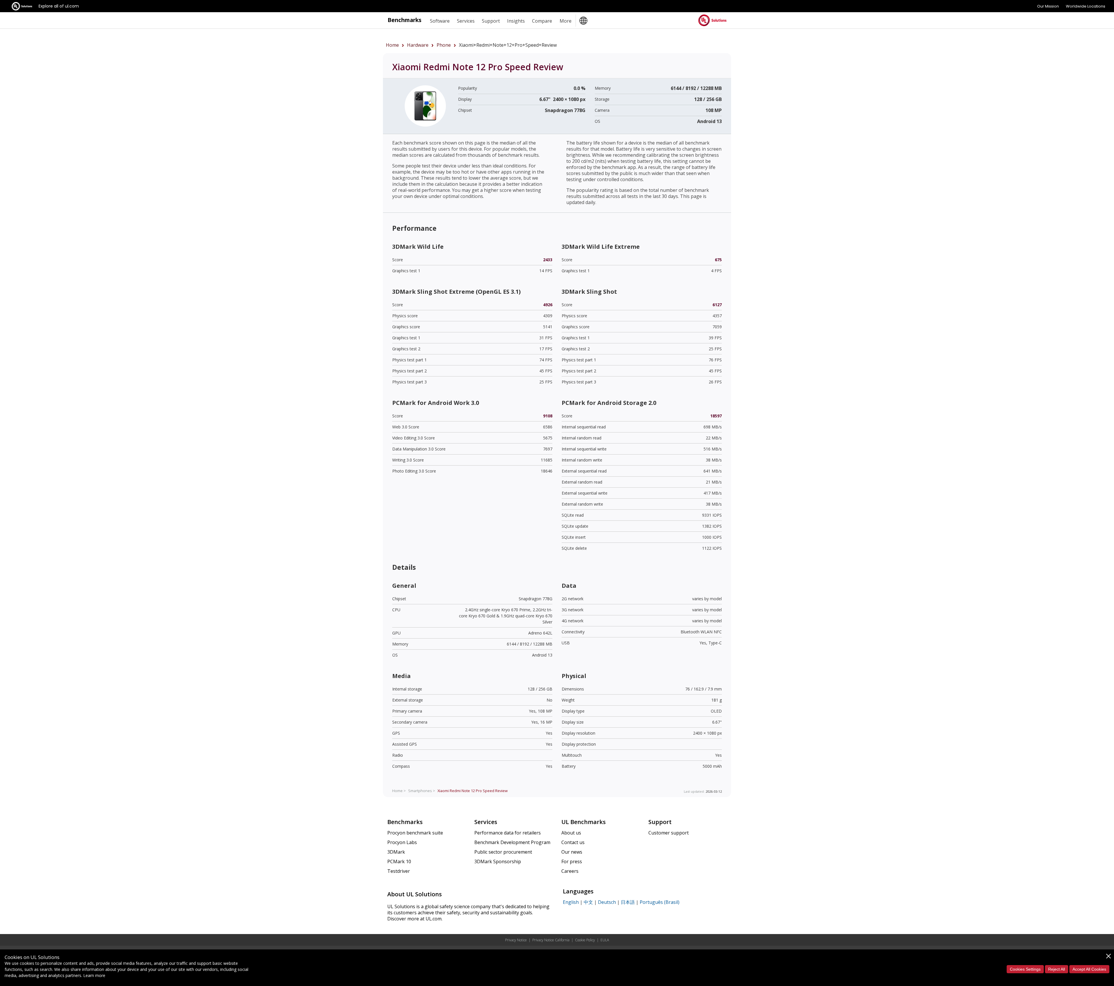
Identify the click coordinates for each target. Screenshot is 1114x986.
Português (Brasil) (659, 902)
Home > (399, 790)
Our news (571, 852)
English (571, 902)
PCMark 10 (399, 861)
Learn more (94, 975)
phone (444, 45)
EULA (605, 940)
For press (571, 861)
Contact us (573, 842)
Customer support (668, 833)
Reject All (1056, 969)
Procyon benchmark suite (415, 833)
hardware (417, 45)
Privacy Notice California (550, 940)
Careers (569, 871)
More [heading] (566, 21)
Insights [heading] (516, 21)
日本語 (628, 902)
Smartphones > (421, 790)
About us (571, 833)
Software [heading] (440, 21)
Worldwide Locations (1085, 6)
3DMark (396, 852)
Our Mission (1048, 6)
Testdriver (398, 871)
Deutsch (607, 902)
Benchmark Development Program (512, 842)
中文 (588, 902)
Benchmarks (405, 20)
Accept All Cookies (1089, 969)
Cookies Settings (1025, 969)
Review (472, 790)
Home (392, 45)
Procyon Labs (402, 842)
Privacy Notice (516, 940)
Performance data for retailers (507, 833)
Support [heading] (491, 21)
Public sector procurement (503, 852)
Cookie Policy (585, 940)
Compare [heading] (542, 21)
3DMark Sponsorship (497, 861)
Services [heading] (466, 21)
